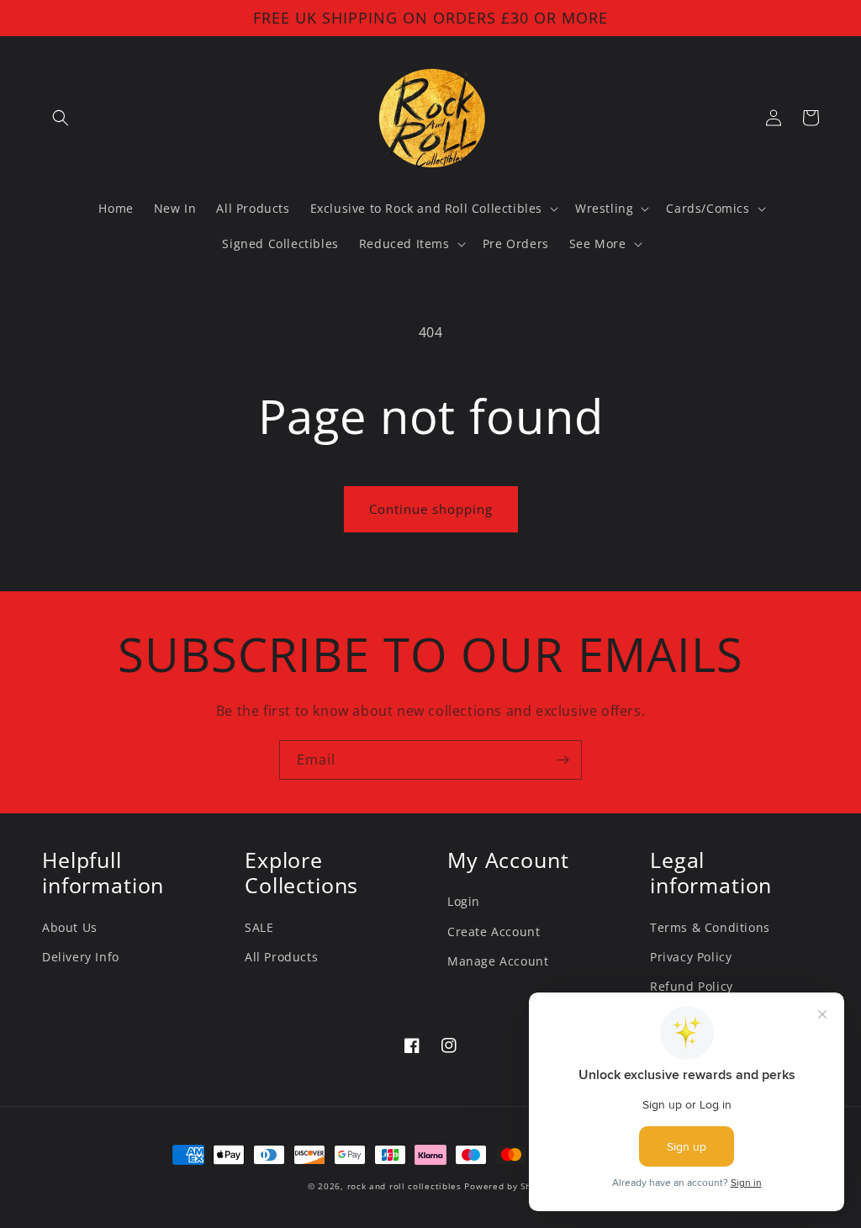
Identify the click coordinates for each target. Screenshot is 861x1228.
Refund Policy (691, 986)
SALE (259, 927)
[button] (60, 117)
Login (463, 901)
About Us (70, 927)
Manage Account (497, 961)
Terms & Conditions (710, 927)
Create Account (493, 932)
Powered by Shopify (508, 1186)
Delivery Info (80, 957)
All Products (281, 957)
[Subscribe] (562, 760)
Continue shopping (431, 508)
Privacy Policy (691, 957)
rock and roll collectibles (404, 1186)
